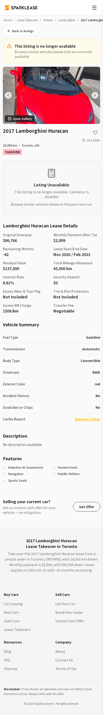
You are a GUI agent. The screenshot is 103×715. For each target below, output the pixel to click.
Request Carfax (87, 419)
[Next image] (95, 95)
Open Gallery (22, 119)
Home (8, 20)
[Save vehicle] (95, 132)
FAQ (7, 660)
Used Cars (12, 620)
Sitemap (10, 668)
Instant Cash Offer (69, 620)
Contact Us (64, 660)
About (60, 651)
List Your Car (65, 603)
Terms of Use (66, 668)
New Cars (11, 612)
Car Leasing (13, 603)
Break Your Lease (69, 612)
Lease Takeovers (27, 20)
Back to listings (23, 31)
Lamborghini (66, 20)
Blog (7, 651)
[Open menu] (94, 7)
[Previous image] (8, 95)
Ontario (48, 20)
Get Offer (86, 506)
